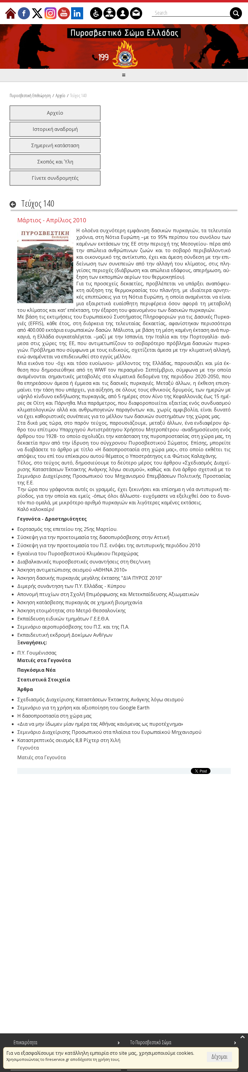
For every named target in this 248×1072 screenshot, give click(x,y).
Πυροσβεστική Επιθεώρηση (30, 95)
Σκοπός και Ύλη (55, 161)
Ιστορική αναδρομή (55, 129)
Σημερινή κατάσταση (55, 145)
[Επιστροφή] (15, 204)
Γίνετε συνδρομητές (55, 178)
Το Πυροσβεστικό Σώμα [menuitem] (150, 1042)
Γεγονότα (28, 747)
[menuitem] (10, 13)
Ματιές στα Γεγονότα (41, 757)
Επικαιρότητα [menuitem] (25, 1042)
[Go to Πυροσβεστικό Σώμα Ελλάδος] (124, 46)
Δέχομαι (219, 1056)
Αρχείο (60, 95)
